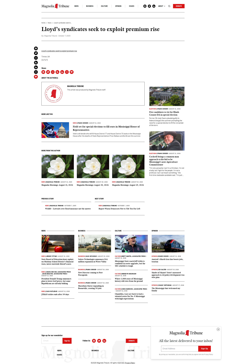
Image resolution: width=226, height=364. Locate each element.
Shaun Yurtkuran (165, 285)
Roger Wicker (163, 256)
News (76, 6)
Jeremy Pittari (51, 256)
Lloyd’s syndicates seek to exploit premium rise (59, 51)
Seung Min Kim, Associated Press (58, 272)
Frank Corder (83, 123)
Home (43, 23)
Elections (153, 109)
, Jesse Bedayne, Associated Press (54, 274)
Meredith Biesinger (129, 274)
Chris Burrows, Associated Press (134, 289)
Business (89, 6)
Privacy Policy (208, 354)
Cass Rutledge (51, 291)
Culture (104, 6)
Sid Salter (162, 269)
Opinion (118, 6)
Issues (131, 6)
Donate (179, 6)
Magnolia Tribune (53, 182)
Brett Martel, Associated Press (134, 256)
